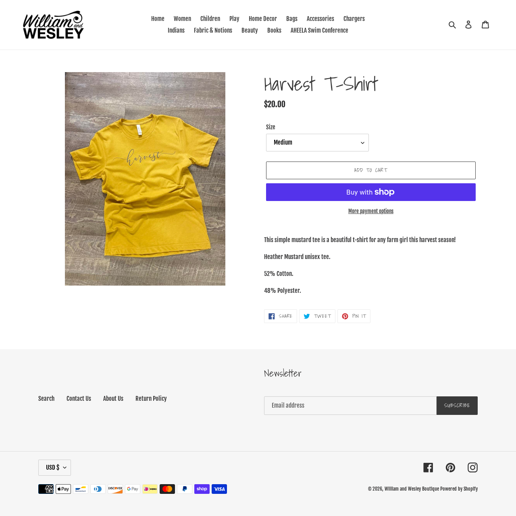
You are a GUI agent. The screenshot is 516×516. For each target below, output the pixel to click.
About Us (113, 398)
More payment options (370, 211)
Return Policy (151, 398)
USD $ (52, 467)
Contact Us (79, 398)
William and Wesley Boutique (412, 489)
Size (270, 127)
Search (46, 398)
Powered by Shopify (459, 489)
